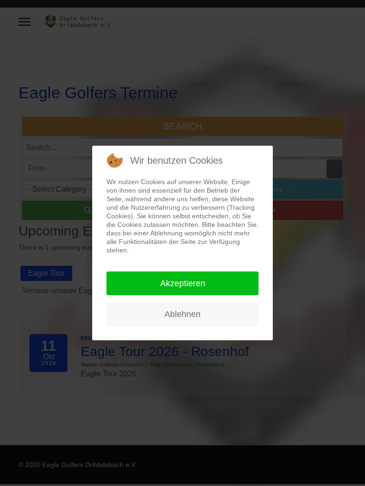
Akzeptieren (182, 283)
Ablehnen (182, 314)
